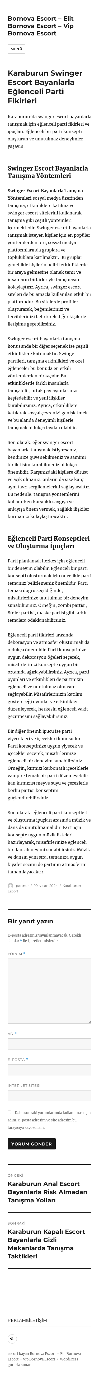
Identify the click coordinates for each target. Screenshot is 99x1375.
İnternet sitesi (24, 1085)
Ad (12, 1034)
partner (22, 885)
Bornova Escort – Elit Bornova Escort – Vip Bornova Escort (41, 26)
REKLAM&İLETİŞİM (27, 1320)
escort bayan (18, 1353)
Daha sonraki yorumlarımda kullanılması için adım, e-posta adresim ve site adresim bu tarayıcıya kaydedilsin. (49, 1120)
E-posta (18, 1059)
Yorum (17, 954)
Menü (16, 49)
